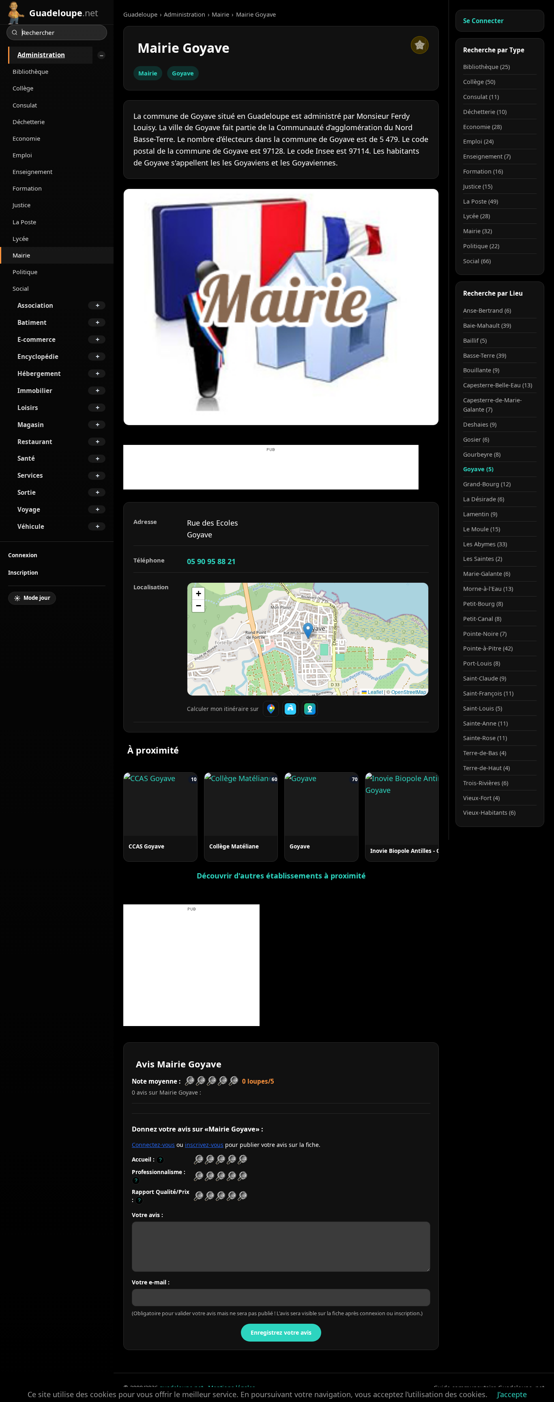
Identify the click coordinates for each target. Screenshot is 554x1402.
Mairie (21, 255)
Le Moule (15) (481, 529)
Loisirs (27, 408)
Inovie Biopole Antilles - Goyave (413, 851)
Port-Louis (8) (481, 663)
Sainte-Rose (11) (485, 738)
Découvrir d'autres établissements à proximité (281, 875)
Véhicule (30, 526)
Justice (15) (477, 186)
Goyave (183, 73)
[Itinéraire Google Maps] (271, 709)
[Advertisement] (271, 471)
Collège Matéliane (234, 846)
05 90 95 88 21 (211, 561)
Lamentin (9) (480, 514)
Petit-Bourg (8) (483, 604)
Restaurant (34, 442)
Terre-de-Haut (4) (486, 768)
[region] (308, 639)
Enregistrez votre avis (281, 1332)
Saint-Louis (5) (482, 708)
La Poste (24, 222)
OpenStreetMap (408, 691)
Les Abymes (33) (485, 544)
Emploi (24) (478, 141)
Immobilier (34, 390)
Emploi (22, 155)
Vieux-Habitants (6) (489, 812)
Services (30, 475)
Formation (27, 188)
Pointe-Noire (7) (485, 634)
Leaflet (375, 691)
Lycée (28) (476, 216)
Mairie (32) (477, 231)
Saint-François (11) (488, 693)
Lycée (20, 238)
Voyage (28, 509)
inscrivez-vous (204, 1145)
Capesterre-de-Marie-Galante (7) (492, 404)
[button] (308, 631)
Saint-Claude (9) (484, 678)
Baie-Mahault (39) (487, 325)
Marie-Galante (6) (486, 574)
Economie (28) (482, 127)
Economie (26, 138)
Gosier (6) (476, 439)
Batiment (32, 322)
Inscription (23, 572)
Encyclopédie (37, 356)
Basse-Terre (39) (484, 355)
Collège (23, 88)
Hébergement (39, 373)
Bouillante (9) (481, 370)
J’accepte (512, 1394)
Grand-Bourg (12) (487, 484)
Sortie (26, 492)
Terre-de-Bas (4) (484, 753)
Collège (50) (479, 82)
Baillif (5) (475, 340)
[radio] (198, 1160)
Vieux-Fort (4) (481, 798)
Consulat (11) (481, 97)
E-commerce (36, 339)
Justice (21, 205)
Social (21, 288)
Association (35, 305)
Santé (26, 458)
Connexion (22, 555)
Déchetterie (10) (485, 112)
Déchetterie (29, 122)
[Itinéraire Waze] (290, 709)
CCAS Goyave (146, 846)
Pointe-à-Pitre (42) (488, 648)
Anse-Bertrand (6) (487, 310)
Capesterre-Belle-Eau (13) (497, 385)
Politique (25, 272)
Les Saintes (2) (482, 559)
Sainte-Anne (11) (485, 723)
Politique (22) (481, 246)
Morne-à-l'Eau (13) (488, 589)
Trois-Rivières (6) (485, 783)
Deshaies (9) (479, 424)
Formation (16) (483, 171)
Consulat (25, 105)
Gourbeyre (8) (481, 454)
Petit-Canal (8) (482, 619)
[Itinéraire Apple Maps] (310, 709)
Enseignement (32, 171)
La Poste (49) (480, 201)
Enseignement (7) (487, 156)
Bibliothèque (30, 71)
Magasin (30, 425)
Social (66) (477, 261)
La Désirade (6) (483, 499)
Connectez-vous (153, 1145)
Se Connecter (483, 21)
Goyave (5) (478, 469)
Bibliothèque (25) (486, 67)
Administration (41, 55)
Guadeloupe (140, 14)
